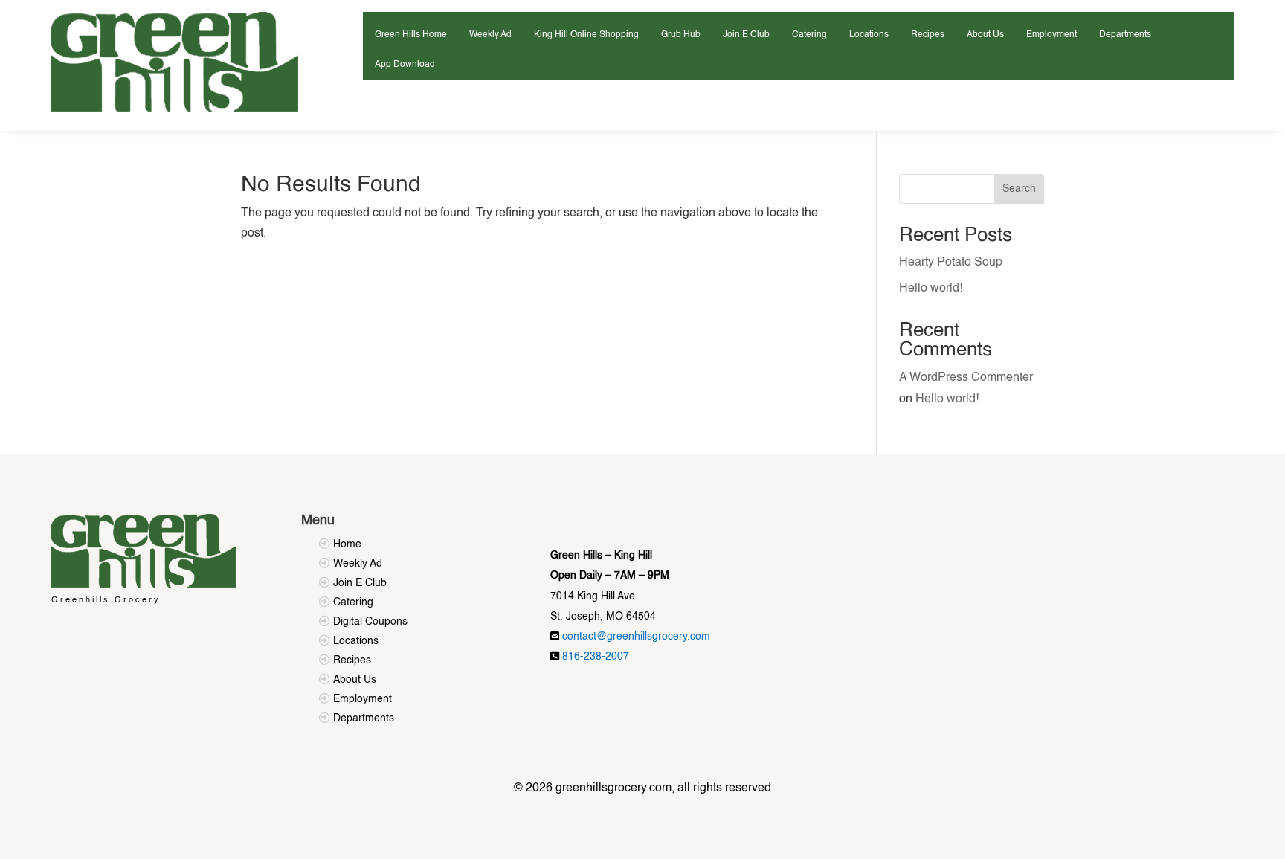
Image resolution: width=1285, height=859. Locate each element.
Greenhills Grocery (106, 600)
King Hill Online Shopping (586, 34)
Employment (1051, 34)
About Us (985, 34)
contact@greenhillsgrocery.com (636, 636)
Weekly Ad (490, 34)
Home (347, 544)
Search (1019, 189)
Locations (869, 34)
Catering (809, 34)
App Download (405, 64)
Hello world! (930, 289)
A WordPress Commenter (966, 378)
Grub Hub (681, 34)
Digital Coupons (370, 622)
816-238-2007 (595, 657)
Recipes (927, 34)
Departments (1125, 34)
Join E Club (746, 34)
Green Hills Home (411, 34)
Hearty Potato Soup (950, 262)
